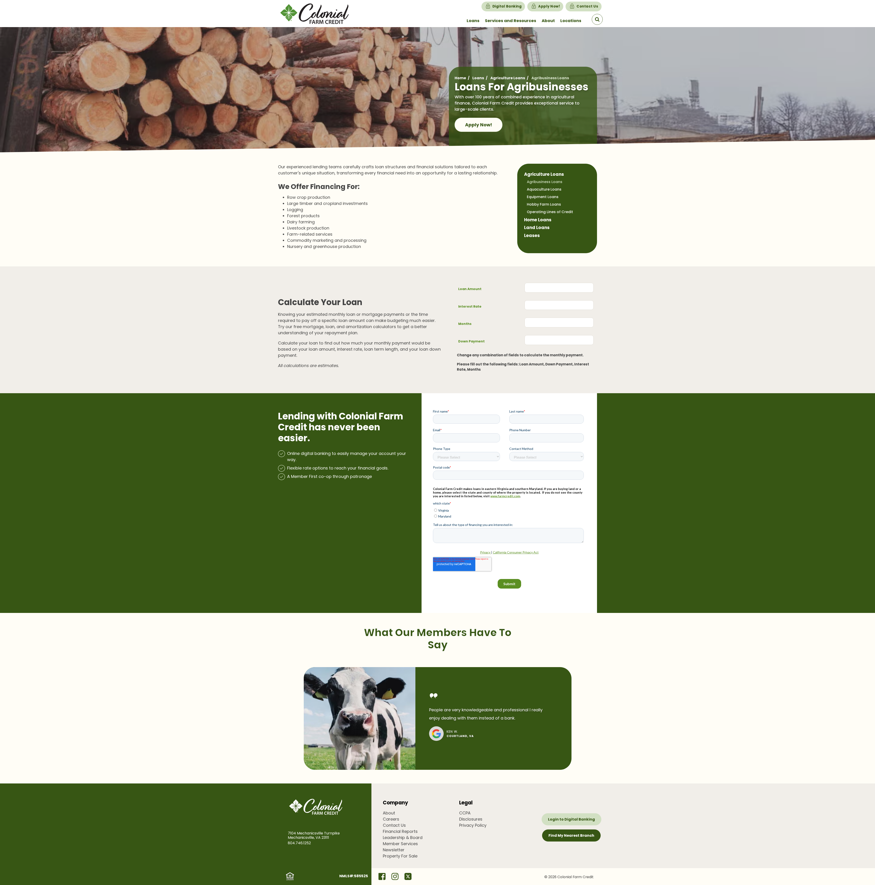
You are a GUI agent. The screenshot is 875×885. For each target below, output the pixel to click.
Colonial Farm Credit (320, 13)
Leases (532, 235)
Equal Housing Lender (290, 876)
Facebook (382, 876)
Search (597, 19)
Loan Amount (469, 289)
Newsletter (393, 850)
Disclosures (470, 819)
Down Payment (471, 341)
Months (464, 323)
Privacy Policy (472, 825)
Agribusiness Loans (544, 181)
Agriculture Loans (507, 78)
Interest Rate (469, 306)
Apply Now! (549, 6)
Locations (570, 20)
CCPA (465, 813)
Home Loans (537, 220)
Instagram (395, 876)
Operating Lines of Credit (550, 211)
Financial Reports (400, 831)
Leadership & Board (402, 837)
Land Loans (537, 227)
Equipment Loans (542, 196)
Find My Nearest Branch (571, 835)
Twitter (408, 876)
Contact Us (587, 6)
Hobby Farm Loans (544, 204)
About (548, 20)
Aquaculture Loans (544, 189)
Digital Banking (507, 6)
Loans (473, 20)
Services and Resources (510, 20)
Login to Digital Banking (571, 819)
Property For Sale (400, 856)
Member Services (400, 844)
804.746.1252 (299, 843)
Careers (391, 819)
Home (460, 78)
